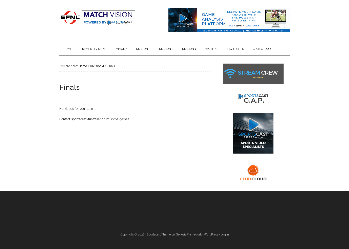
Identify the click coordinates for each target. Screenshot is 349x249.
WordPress (211, 234)
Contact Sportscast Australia (79, 119)
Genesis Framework (189, 234)
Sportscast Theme (159, 234)
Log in (225, 234)
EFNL (97, 17)
